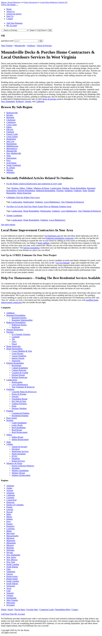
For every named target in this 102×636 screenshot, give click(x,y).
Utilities (29, 188)
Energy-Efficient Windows (23, 466)
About (10, 609)
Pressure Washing (19, 408)
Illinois (9, 517)
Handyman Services (20, 451)
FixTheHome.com (52, 236)
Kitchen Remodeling (26, 190)
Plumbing (16, 458)
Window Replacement (21, 475)
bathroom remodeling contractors (60, 238)
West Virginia (6, 45)
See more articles (8, 224)
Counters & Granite (20, 372)
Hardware (16, 327)
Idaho (8, 514)
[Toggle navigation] (17, 5)
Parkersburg (11, 158)
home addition (44, 243)
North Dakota (12, 567)
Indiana (9, 519)
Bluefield (10, 117)
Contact (9, 19)
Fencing (15, 396)
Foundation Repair (19, 399)
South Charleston (13, 165)
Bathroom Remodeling (45, 190)
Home (9, 9)
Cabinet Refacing (19, 370)
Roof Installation (19, 427)
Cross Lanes (11, 125)
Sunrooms (16, 361)
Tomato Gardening (14, 215)
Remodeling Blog (62, 609)
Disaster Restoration (14, 329)
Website (4, 2)
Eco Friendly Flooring (21, 334)
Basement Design (19, 318)
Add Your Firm (7, 614)
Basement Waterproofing (22, 320)
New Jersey (11, 557)
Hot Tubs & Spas (19, 401)
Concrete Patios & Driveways (24, 392)
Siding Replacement (20, 439)
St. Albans (10, 167)
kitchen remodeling (32, 248)
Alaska (9, 488)
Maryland (10, 533)
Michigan (10, 538)
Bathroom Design (19, 325)
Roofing (14, 188)
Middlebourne (12, 146)
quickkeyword (7, 41)
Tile (13, 339)
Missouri (10, 545)
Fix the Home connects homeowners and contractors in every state (34, 184)
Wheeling (10, 172)
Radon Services (18, 461)
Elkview (9, 129)
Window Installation (20, 470)
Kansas (9, 524)
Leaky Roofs (17, 425)
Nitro (8, 156)
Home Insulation (19, 454)
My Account (11, 25)
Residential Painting (20, 415)
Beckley (9, 115)
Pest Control (11, 418)
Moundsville (20, 45)
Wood (14, 344)
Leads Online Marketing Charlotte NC (54, 2)
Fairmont (10, 132)
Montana (10, 548)
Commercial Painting (20, 413)
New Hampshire (8, 101)
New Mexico (11, 560)
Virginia (9, 595)
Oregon (9, 574)
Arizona (9, 490)
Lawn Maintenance (52, 202)
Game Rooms (17, 353)
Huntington (11, 139)
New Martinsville (13, 153)
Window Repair (18, 473)
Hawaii (9, 512)
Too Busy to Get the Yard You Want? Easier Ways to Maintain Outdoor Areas (38, 206)
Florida (28, 101)
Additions (68, 190)
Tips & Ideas (19, 609)
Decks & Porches (44, 45)
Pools (14, 406)
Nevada (9, 552)
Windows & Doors (41, 188)
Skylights (16, 468)
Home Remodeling (78, 188)
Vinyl (14, 341)
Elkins (9, 127)
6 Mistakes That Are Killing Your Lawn (23, 197)
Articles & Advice (14, 14)
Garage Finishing (19, 356)
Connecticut (11, 500)
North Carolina (12, 564)
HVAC (15, 456)
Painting (65, 188)
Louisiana (10, 528)
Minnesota (10, 540)
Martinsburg (11, 144)
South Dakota (12, 583)
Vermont (10, 593)
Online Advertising (30, 2)
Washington (11, 598)
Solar (85, 190)
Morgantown (11, 148)
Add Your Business (14, 23)
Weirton (9, 170)
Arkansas (10, 493)
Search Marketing (14, 2)
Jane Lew (10, 141)
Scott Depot (11, 163)
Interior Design (18, 358)
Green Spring (12, 136)
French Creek (12, 134)
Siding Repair (17, 437)
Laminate (16, 337)
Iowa (8, 521)
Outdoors (31, 45)
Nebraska (10, 550)
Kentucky (20, 101)
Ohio (8, 569)
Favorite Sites (32, 609)
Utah (8, 591)
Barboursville (12, 113)
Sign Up (9, 16)
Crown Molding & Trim (22, 351)
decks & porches (49, 99)
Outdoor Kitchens (19, 404)
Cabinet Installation (20, 368)
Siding (22, 188)
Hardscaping (28, 202)
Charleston (10, 120)
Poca (8, 160)
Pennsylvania (12, 576)
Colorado (10, 497)
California (40, 101)
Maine (9, 531)
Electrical (16, 449)
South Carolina (12, 581)
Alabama (10, 485)
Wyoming (10, 605)
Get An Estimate (63, 263)
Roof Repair (17, 430)
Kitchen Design (18, 375)
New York (10, 562)
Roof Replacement (19, 432)
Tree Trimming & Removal (72, 202)
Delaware (10, 502)
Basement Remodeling (15, 315)
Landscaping (55, 188)
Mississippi (11, 543)
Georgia (9, 509)
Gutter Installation (19, 423)
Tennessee (10, 586)
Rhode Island (12, 579)
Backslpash (16, 365)
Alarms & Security (19, 446)
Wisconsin (10, 603)
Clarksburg (11, 122)
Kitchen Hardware (19, 377)
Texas (8, 588)
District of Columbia (15, 505)
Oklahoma (10, 571)
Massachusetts (12, 536)
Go (50, 30)
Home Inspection (24, 193)
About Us (10, 11)
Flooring (59, 190)
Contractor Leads (46, 609)
